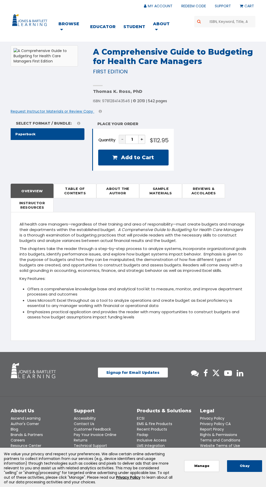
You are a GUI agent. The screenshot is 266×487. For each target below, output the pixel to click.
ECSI (140, 418)
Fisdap (142, 434)
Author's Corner (25, 423)
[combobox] (225, 21)
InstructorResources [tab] (32, 205)
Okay (245, 466)
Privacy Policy (212, 418)
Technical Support (90, 445)
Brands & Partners (27, 434)
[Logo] (30, 21)
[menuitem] (72, 27)
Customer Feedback (92, 429)
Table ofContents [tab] (75, 191)
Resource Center (26, 445)
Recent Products (152, 429)
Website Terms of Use (220, 445)
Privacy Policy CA (215, 423)
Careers (18, 440)
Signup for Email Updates (132, 372)
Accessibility (85, 418)
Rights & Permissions (218, 434)
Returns (81, 440)
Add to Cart (136, 157)
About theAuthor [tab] (117, 191)
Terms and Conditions (220, 440)
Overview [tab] (32, 191)
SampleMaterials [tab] (160, 191)
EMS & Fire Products (154, 423)
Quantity (106, 140)
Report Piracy (212, 429)
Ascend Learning (26, 418)
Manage (201, 466)
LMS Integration (151, 445)
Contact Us (84, 423)
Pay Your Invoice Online (95, 434)
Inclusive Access (152, 440)
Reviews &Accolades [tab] (203, 191)
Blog (14, 429)
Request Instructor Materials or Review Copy (52, 111)
